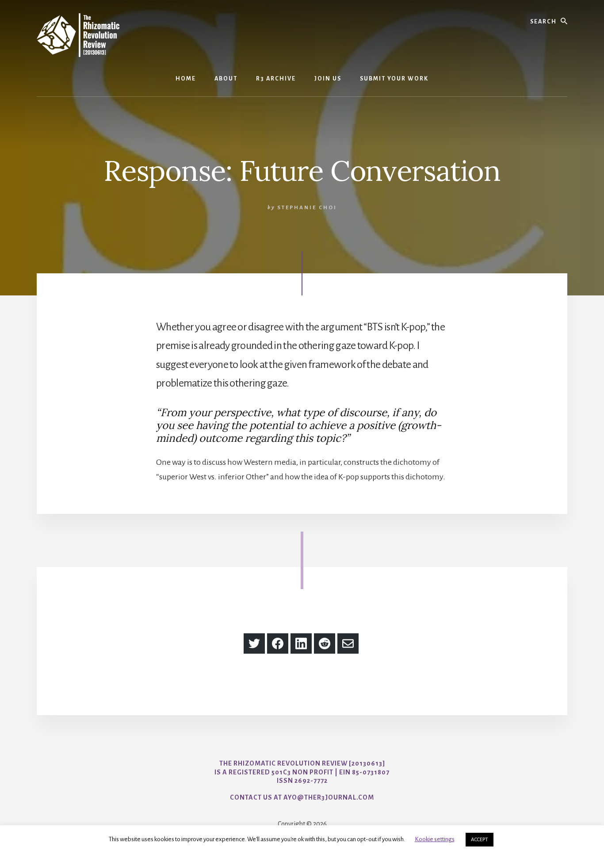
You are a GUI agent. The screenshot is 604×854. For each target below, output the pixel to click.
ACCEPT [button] (479, 840)
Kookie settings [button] (435, 839)
